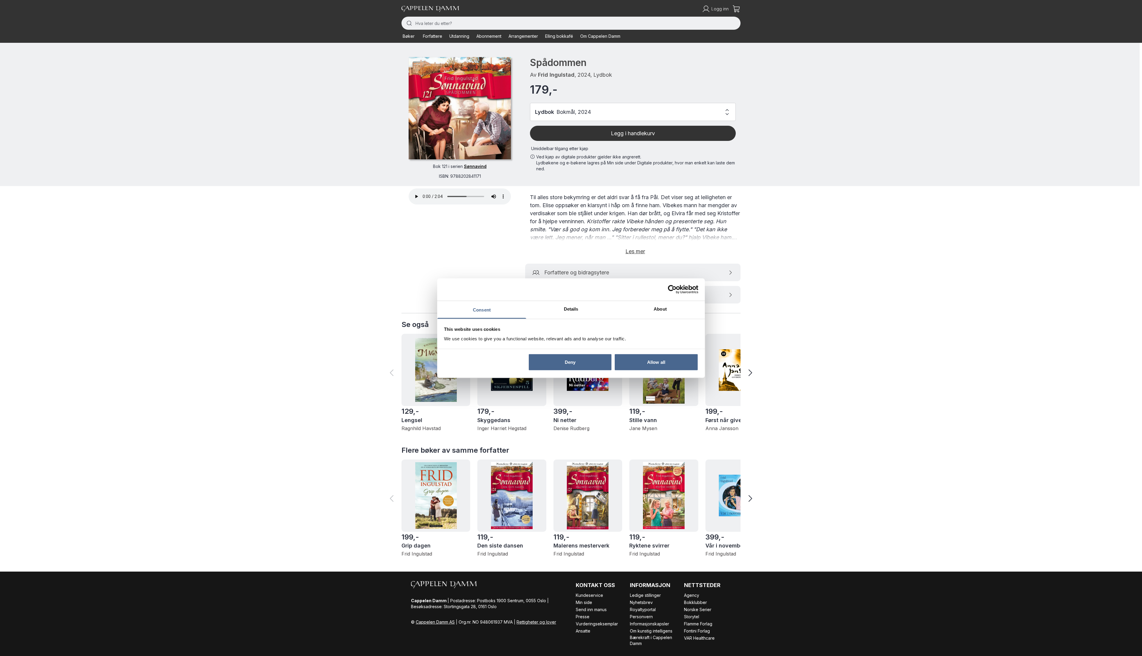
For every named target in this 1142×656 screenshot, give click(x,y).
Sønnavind (475, 166)
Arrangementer (523, 36)
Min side (584, 602)
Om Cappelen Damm (600, 36)
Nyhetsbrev (641, 602)
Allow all (656, 362)
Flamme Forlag (698, 623)
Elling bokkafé (559, 36)
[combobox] (571, 23)
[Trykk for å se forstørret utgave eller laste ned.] (460, 108)
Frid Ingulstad (556, 75)
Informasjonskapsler (649, 623)
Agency (691, 595)
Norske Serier (697, 609)
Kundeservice (589, 595)
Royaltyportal (643, 609)
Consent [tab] (482, 309)
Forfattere (432, 36)
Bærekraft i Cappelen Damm (651, 640)
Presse (582, 616)
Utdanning (459, 36)
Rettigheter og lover (536, 621)
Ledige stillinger (645, 595)
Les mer (635, 251)
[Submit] (408, 23)
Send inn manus (591, 609)
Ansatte (583, 630)
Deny (570, 362)
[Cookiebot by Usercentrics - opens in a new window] (672, 289)
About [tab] (660, 308)
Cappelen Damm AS (435, 621)
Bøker (409, 36)
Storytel (691, 616)
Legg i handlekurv (633, 133)
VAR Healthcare (699, 638)
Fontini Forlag (697, 630)
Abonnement (488, 36)
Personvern (641, 616)
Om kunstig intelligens (651, 630)
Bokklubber (695, 602)
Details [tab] (571, 308)
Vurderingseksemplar (597, 623)
